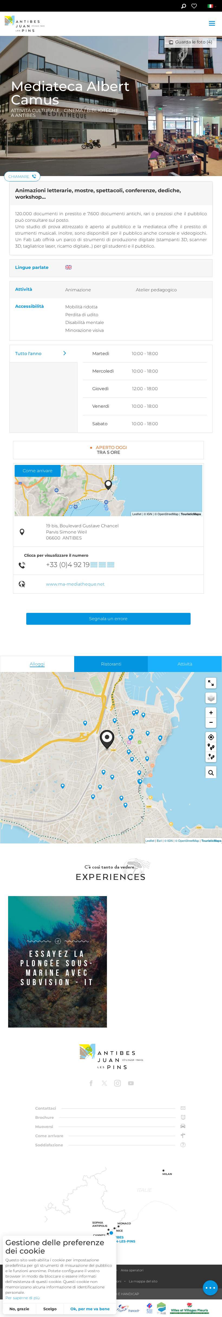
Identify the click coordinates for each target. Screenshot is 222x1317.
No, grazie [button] (19, 1308)
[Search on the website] (183, 7)
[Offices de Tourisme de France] (149, 1308)
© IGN (168, 840)
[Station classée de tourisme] (161, 1308)
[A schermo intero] (211, 683)
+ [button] (211, 712)
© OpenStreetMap (187, 840)
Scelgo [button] (50, 1308)
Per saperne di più (22, 1297)
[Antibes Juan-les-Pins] (111, 1056)
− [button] (211, 722)
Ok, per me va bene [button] (90, 1308)
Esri (159, 840)
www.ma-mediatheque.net (75, 584)
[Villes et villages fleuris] (189, 1308)
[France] (128, 1308)
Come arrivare (38, 470)
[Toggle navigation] (212, 23)
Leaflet (149, 840)
